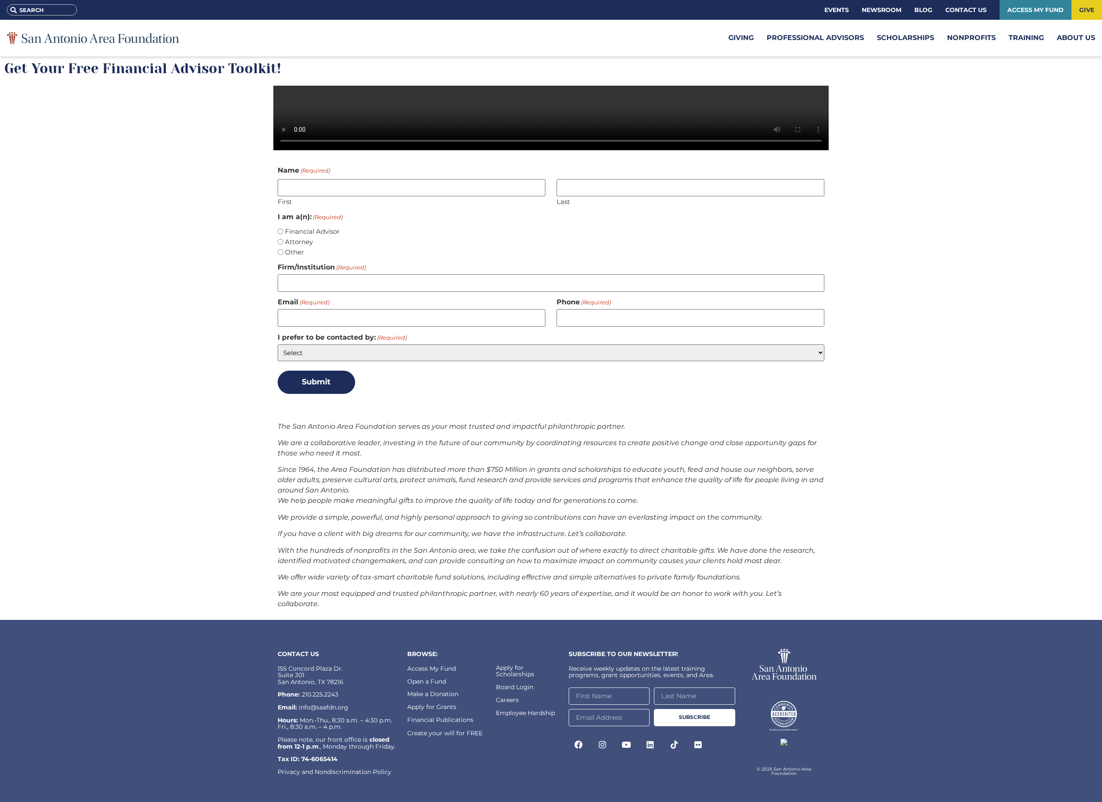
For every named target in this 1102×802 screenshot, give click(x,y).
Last (563, 201)
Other (294, 252)
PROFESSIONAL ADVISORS (815, 38)
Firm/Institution (322, 267)
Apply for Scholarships (515, 671)
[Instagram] (603, 745)
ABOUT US (1076, 38)
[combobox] (42, 9)
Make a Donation (432, 694)
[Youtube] (626, 745)
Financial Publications (440, 720)
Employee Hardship (525, 713)
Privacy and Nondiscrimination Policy (334, 772)
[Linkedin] (650, 745)
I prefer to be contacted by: (342, 337)
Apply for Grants (431, 707)
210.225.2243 (320, 694)
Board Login (514, 687)
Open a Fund (426, 681)
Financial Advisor (312, 231)
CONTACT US (298, 654)
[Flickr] (698, 745)
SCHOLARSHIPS (905, 38)
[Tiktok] (674, 745)
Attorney (299, 241)
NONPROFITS (971, 38)
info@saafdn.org (323, 707)
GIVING (741, 38)
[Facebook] (578, 745)
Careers (507, 700)
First (285, 201)
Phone (584, 302)
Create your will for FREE (445, 733)
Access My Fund (431, 668)
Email (303, 302)
